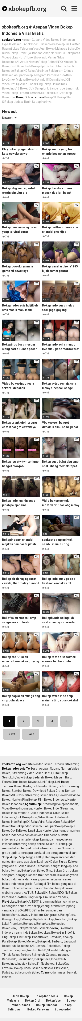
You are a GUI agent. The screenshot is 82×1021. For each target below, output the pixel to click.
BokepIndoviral (48, 928)
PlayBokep (9, 901)
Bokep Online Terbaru (32, 866)
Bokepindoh (23, 826)
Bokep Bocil (42, 959)
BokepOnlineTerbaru (30, 97)
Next (11, 734)
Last (31, 734)
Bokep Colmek (41, 972)
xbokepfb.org (26, 8)
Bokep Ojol (32, 1000)
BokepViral (38, 821)
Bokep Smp (44, 870)
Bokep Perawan (38, 1009)
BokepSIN (41, 892)
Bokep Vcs (53, 1000)
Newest (7, 117)
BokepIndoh (63, 1009)
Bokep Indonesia (46, 996)
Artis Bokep (20, 996)
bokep (6, 879)
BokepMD (8, 795)
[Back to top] (74, 1012)
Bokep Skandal (46, 1005)
